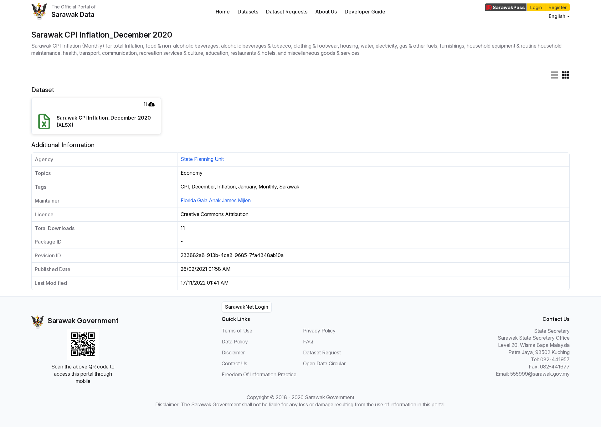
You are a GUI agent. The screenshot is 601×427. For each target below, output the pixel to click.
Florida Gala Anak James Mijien (216, 200)
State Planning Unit (202, 159)
